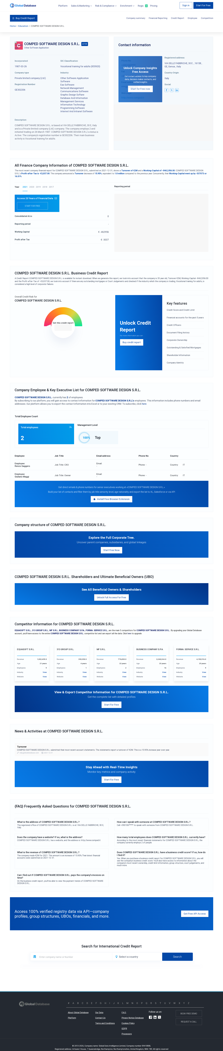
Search (177, 956)
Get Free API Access (195, 913)
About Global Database (78, 1012)
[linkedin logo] (177, 90)
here (144, 403)
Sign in (186, 5)
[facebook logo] (166, 90)
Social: (168, 84)
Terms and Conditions (105, 1023)
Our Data (99, 1012)
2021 (25, 187)
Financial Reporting (158, 18)
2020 (31, 187)
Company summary (135, 18)
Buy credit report (132, 342)
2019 (38, 187)
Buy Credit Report (25, 18)
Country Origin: (172, 72)
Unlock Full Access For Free (111, 597)
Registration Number (25, 84)
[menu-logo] (23, 5)
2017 (51, 187)
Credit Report (177, 18)
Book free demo (189, 1013)
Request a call (189, 1021)
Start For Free (111, 704)
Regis (142, 5)
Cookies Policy (128, 1023)
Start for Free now (140, 88)
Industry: (64, 72)
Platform (62, 5)
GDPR (124, 1028)
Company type (22, 72)
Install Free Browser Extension (113, 499)
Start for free (32, 206)
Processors (127, 1034)
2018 (44, 187)
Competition (207, 18)
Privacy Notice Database (133, 1017)
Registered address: (175, 57)
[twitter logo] (172, 90)
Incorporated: (21, 60)
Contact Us (100, 1017)
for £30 (63, 327)
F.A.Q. (124, 1012)
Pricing (153, 5)
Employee (192, 18)
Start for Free (203, 5)
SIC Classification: (69, 60)
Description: (21, 119)
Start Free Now (111, 550)
